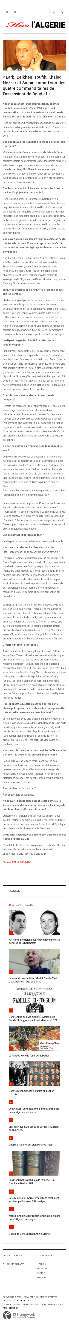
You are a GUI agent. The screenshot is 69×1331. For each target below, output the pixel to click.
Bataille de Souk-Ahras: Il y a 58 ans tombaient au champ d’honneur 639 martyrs (34, 1199)
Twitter (41, 1263)
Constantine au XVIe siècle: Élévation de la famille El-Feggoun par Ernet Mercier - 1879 (33, 1018)
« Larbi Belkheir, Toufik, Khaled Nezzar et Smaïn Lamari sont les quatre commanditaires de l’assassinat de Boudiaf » (34, 85)
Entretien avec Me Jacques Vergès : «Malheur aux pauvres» (34, 1128)
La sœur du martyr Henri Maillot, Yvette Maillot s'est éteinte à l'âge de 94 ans (34, 980)
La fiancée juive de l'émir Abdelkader (29, 1056)
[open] (7, 12)
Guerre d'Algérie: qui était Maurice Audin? (31, 1145)
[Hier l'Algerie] (34, 25)
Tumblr (41, 1273)
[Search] (62, 12)
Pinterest (42, 1277)
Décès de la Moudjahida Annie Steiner (30, 1234)
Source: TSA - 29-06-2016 (16, 862)
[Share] (53, 12)
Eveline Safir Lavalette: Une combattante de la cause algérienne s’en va (34, 1110)
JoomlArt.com (23, 1300)
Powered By (19, 1315)
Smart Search (44, 1255)
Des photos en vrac (13, 1255)
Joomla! (7, 1304)
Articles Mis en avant (14, 1263)
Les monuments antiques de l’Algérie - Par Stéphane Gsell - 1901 (32, 1181)
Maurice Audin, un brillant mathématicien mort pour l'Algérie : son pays (34, 1217)
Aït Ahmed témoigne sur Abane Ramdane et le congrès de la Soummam (34, 941)
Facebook (42, 1268)
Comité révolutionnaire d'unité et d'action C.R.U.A (31, 1092)
